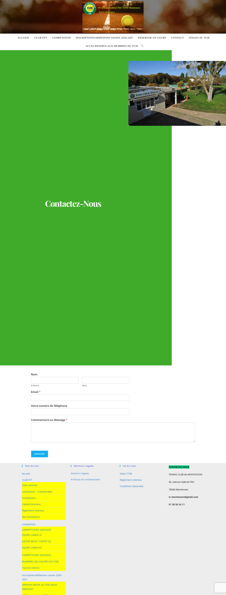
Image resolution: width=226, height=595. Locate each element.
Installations (29, 498)
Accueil (26, 473)
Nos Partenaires (31, 516)
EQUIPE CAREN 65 (32, 547)
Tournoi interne (30, 567)
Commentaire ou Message (49, 420)
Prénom (35, 385)
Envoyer (39, 453)
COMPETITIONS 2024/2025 (36, 555)
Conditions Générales (132, 486)
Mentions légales (80, 473)
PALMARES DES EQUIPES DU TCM (40, 561)
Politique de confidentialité (85, 479)
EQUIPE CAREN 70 (32, 535)
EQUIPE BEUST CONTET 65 (36, 541)
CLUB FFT (27, 479)
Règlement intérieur (33, 510)
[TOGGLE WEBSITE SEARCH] (141, 46)
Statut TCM (126, 473)
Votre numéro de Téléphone (49, 406)
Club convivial (29, 485)
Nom (34, 374)
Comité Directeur (31, 504)
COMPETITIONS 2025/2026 (36, 529)
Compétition (29, 524)
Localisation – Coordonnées (37, 491)
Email (36, 392)
